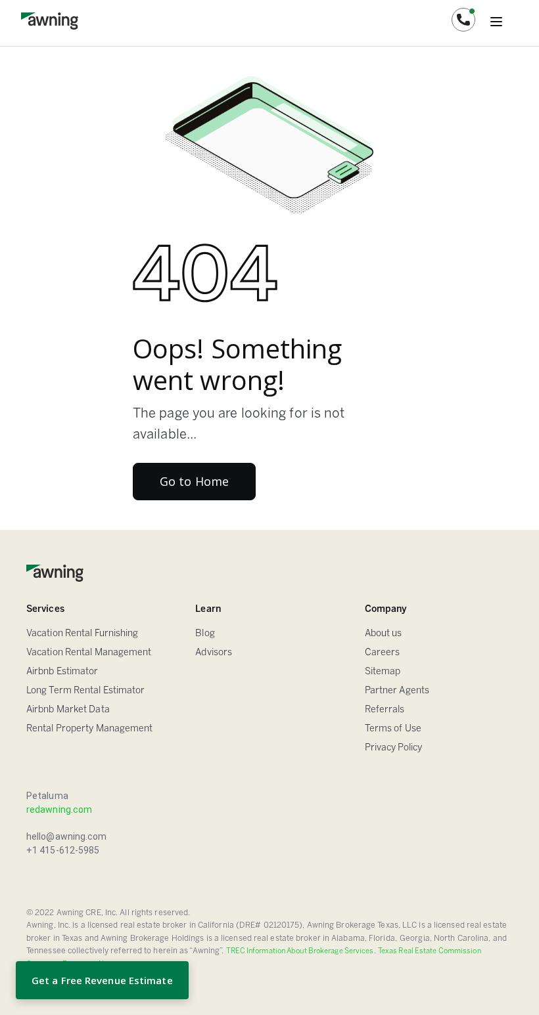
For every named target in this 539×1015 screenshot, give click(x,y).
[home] (49, 20)
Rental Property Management (89, 729)
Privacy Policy (393, 748)
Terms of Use (393, 729)
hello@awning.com (66, 836)
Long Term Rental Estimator (85, 691)
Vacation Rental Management (89, 653)
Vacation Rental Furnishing (82, 634)
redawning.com (59, 809)
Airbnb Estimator (62, 672)
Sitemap (383, 672)
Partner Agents (397, 691)
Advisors (213, 653)
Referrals (385, 710)
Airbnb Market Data (68, 710)
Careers (382, 653)
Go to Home (194, 481)
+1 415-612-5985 (63, 850)
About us (383, 634)
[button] (463, 20)
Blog (204, 634)
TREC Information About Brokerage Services (300, 951)
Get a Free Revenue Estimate (102, 980)
